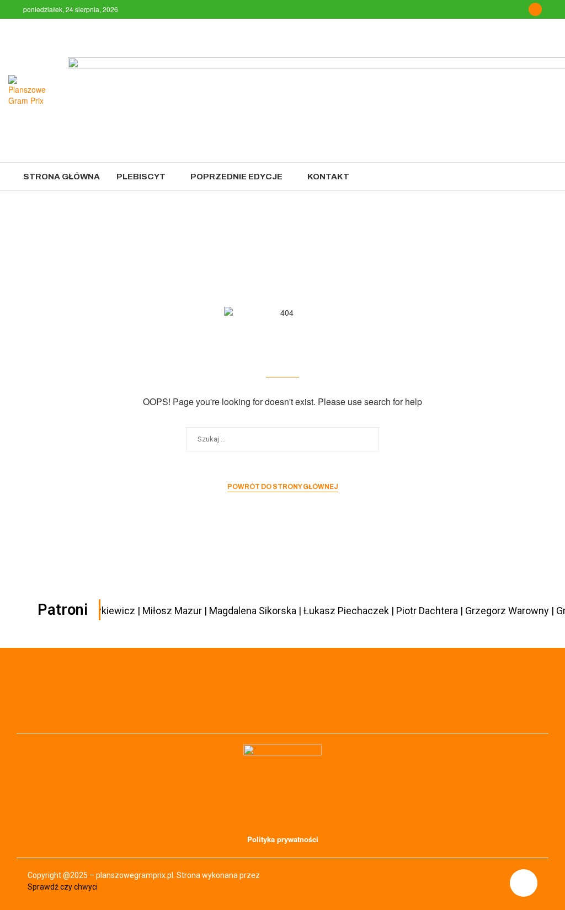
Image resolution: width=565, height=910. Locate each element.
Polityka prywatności (282, 839)
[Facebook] (535, 9)
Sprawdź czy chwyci (63, 886)
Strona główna (61, 176)
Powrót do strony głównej (282, 487)
